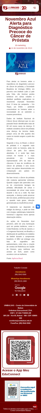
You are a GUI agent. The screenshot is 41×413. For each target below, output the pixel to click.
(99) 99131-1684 (20, 281)
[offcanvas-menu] (34, 8)
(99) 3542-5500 (20, 274)
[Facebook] (17, 295)
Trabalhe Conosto (20, 268)
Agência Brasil (17, 258)
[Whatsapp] (13, 295)
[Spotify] (28, 295)
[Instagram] (20, 295)
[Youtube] (24, 295)
